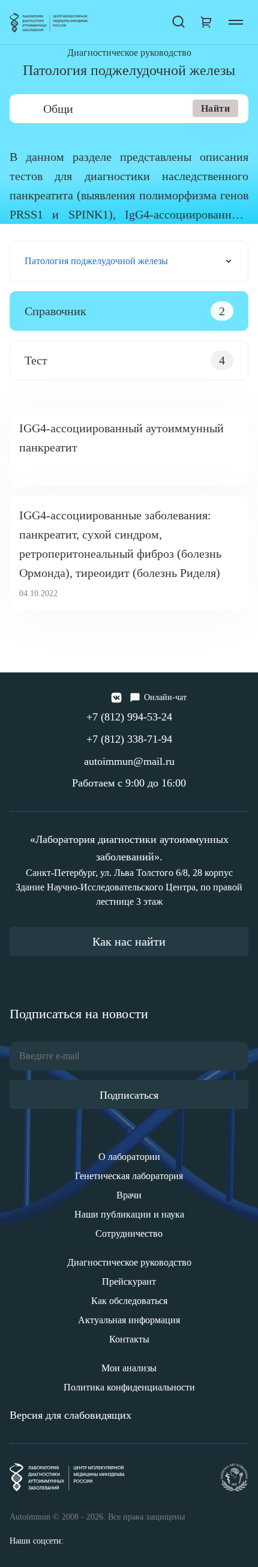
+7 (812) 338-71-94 (129, 739)
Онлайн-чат (165, 697)
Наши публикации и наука (129, 1214)
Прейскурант (129, 1281)
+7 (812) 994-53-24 (129, 717)
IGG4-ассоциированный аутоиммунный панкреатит (121, 437)
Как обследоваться (129, 1301)
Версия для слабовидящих (70, 1415)
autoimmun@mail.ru (129, 761)
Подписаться (129, 1095)
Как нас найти (129, 941)
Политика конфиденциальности (129, 1387)
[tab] (129, 311)
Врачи (129, 1195)
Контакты (129, 1339)
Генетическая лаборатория (129, 1176)
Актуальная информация (129, 1320)
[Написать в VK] (116, 698)
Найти (215, 108)
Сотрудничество (129, 1233)
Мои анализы (129, 1368)
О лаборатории (129, 1157)
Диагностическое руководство (129, 1262)
